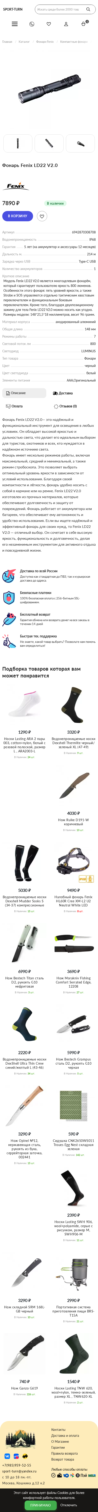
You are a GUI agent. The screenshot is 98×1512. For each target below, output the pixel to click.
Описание (18, 393)
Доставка (65, 393)
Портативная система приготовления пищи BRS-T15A (73, 1311)
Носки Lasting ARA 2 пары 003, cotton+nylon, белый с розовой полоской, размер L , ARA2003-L (24, 745)
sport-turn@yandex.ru (19, 1471)
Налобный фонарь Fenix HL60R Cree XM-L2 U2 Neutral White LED (73, 901)
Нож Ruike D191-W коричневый (73, 822)
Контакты (58, 1430)
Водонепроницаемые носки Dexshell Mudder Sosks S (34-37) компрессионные (24, 901)
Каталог (24, 41)
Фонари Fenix (45, 41)
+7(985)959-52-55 (16, 1465)
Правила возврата (64, 1453)
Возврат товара (62, 1459)
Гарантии (58, 1447)
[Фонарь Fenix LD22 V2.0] (49, 88)
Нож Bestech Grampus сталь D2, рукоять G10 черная (74, 1063)
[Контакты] (31, 24)
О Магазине (60, 1441)
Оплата (17, 406)
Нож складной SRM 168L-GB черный (24, 1309)
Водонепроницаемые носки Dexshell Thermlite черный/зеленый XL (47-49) (73, 743)
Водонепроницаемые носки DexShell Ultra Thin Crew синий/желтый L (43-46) (24, 1063)
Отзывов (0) (68, 406)
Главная (7, 41)
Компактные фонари (74, 41)
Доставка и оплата (65, 1435)
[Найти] (88, 9)
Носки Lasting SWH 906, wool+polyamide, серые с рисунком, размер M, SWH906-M (73, 1228)
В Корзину (17, 216)
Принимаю (40, 1505)
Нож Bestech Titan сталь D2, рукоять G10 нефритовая (24, 982)
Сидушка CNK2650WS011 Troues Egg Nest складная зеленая (73, 1145)
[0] (83, 24)
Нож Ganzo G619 (24, 1388)
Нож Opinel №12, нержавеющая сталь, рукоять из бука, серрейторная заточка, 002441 (24, 1149)
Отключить (68, 1505)
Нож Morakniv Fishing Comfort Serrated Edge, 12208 (73, 982)
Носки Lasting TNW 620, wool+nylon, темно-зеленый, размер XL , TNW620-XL (74, 1392)
